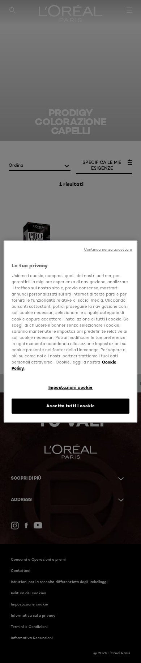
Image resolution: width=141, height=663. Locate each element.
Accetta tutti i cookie (70, 405)
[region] (71, 331)
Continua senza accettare (108, 249)
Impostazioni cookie (70, 387)
